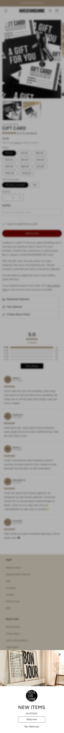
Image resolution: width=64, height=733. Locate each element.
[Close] (59, 654)
